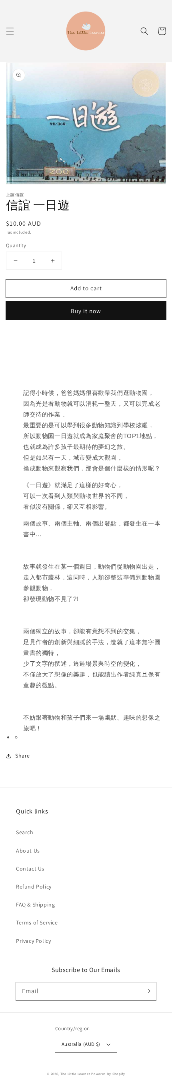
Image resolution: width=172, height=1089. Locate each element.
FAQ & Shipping (35, 904)
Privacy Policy (33, 940)
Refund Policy (34, 886)
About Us (28, 850)
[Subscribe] (147, 991)
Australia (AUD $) (81, 1044)
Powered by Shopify (108, 1073)
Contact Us (30, 868)
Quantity (16, 245)
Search (25, 832)
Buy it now (86, 311)
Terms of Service (37, 922)
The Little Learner (75, 1073)
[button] (10, 31)
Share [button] (22, 755)
